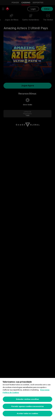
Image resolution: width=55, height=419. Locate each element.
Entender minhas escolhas (27, 399)
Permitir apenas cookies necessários (27, 406)
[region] (27, 398)
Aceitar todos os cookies (27, 413)
